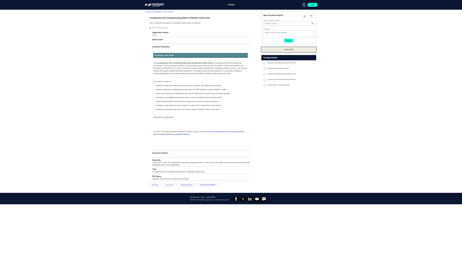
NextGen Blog (264, 199)
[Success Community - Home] (154, 5)
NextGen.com (194, 197)
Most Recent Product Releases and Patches (220, 132)
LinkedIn (250, 199)
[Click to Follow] (288, 49)
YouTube (257, 199)
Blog (202, 197)
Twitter (243, 199)
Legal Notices (210, 197)
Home (231, 5)
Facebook (236, 199)
